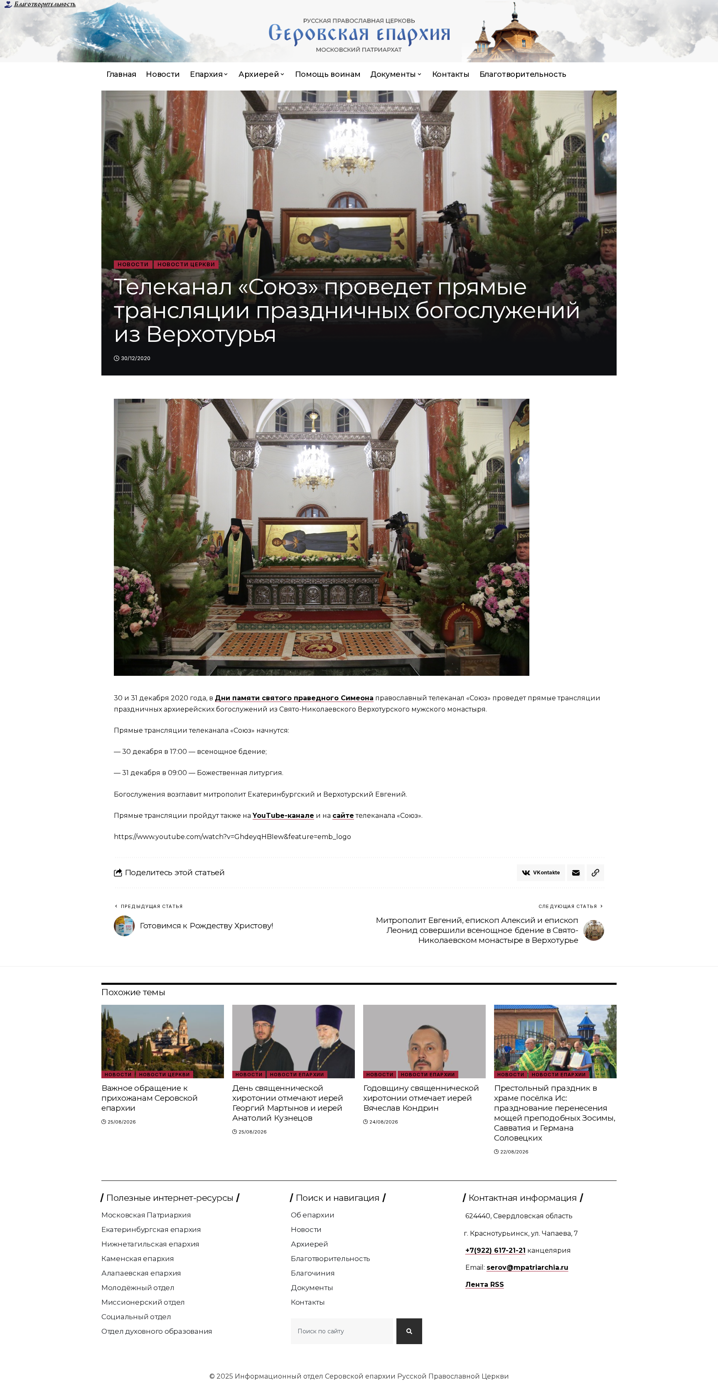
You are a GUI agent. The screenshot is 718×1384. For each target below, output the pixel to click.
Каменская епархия (137, 1258)
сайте (343, 816)
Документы (312, 1287)
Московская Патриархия (146, 1215)
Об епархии (312, 1215)
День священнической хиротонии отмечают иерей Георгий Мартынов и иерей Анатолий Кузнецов (287, 1103)
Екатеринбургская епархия (151, 1229)
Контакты (308, 1302)
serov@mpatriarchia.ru (527, 1267)
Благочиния (313, 1273)
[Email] (576, 872)
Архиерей (309, 1244)
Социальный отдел (136, 1317)
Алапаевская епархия (141, 1273)
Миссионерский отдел (143, 1302)
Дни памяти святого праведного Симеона (294, 698)
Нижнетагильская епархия (150, 1244)
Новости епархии (297, 1074)
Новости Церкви (186, 264)
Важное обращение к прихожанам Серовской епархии (149, 1098)
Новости (133, 264)
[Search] (409, 1331)
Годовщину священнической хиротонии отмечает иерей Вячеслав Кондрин (421, 1098)
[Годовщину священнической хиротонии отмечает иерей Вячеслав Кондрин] (424, 1041)
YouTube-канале (283, 816)
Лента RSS (484, 1284)
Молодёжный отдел (138, 1287)
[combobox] (342, 1331)
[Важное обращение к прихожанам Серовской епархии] (162, 1041)
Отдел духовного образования (156, 1331)
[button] (595, 872)
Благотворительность (45, 4)
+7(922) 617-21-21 (495, 1250)
